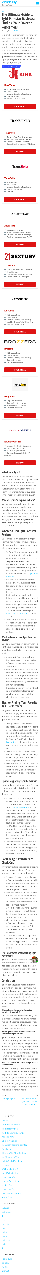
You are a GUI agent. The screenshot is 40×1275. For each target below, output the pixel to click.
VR (2, 1248)
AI (2, 1216)
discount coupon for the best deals (17, 613)
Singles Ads (5, 1165)
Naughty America (12, 442)
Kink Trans (9, 85)
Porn (3, 11)
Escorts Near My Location (9, 1141)
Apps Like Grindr (7, 1197)
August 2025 (5, 1263)
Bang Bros (9, 396)
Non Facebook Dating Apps (10, 1128)
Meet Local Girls (7, 1185)
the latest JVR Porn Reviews (21, 807)
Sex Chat (4, 1236)
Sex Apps (4, 1232)
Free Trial (20, 106)
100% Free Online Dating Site (10, 1169)
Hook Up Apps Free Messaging (11, 1193)
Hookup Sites (6, 1224)
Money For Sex (6, 1149)
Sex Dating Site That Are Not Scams (12, 1161)
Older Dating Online (8, 1136)
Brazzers (8, 349)
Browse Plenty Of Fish (8, 1189)
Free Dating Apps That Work (10, 1157)
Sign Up (20, 152)
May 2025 (5, 1267)
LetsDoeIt (9, 311)
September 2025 (7, 1259)
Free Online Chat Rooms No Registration (14, 1145)
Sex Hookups (6, 1240)
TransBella (9, 178)
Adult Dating (5, 1208)
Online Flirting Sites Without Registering (14, 1153)
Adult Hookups (6, 1212)
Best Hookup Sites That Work (11, 1124)
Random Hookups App (8, 1177)
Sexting (4, 1244)
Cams (3, 1220)
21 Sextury (9, 265)
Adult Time (9, 226)
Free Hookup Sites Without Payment (13, 1133)
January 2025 (5, 1271)
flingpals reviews (11, 742)
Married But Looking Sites (10, 1173)
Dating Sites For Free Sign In (10, 1181)
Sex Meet (5, 1120)
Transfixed (9, 133)
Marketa (16, 31)
